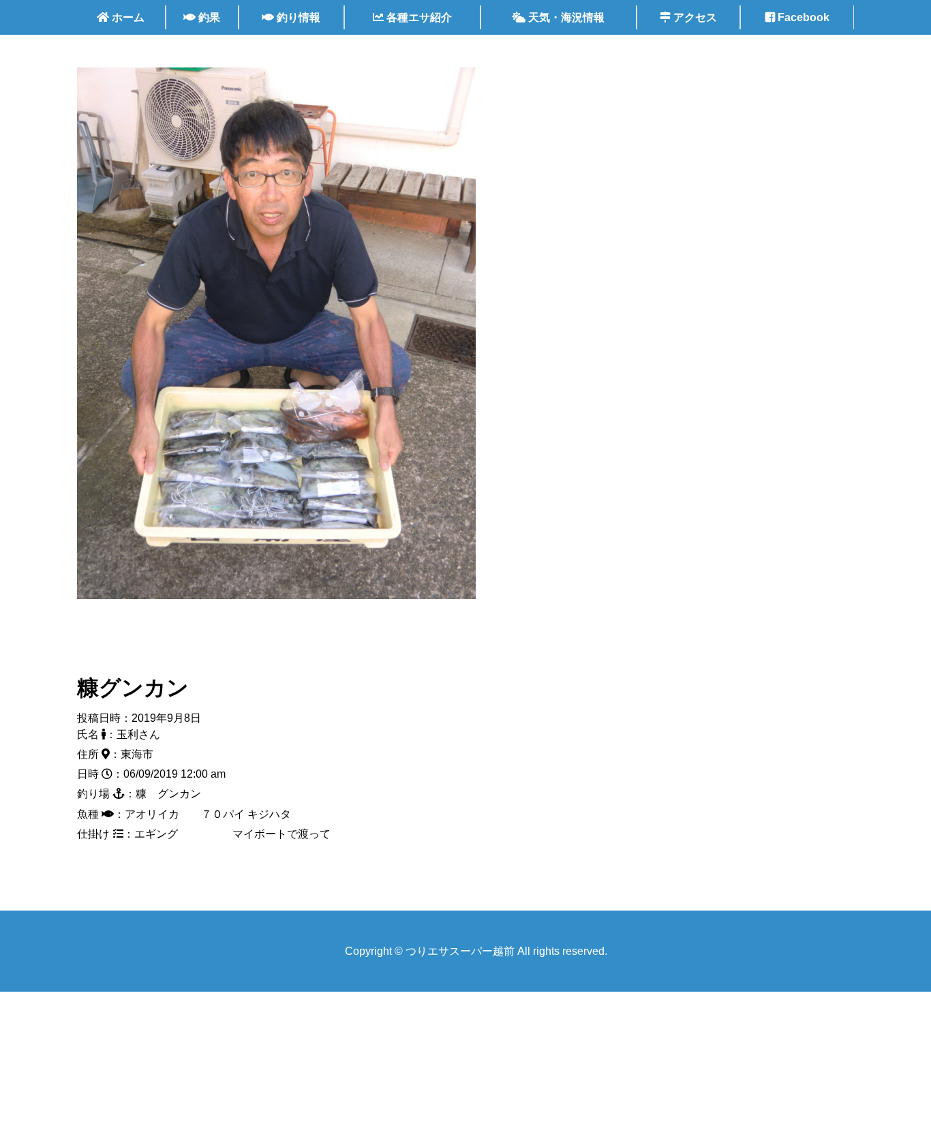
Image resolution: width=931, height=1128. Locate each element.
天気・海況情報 (565, 17)
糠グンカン (133, 687)
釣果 (208, 17)
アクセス (694, 17)
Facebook (802, 17)
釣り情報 (297, 17)
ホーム (126, 17)
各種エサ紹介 (418, 17)
